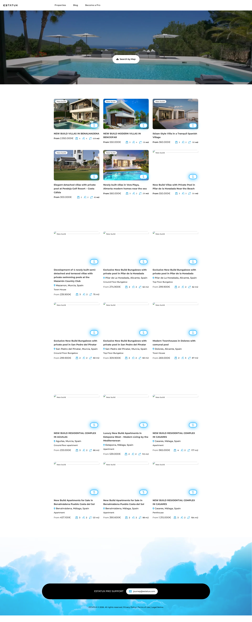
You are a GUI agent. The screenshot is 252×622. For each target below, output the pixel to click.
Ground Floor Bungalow (115, 282)
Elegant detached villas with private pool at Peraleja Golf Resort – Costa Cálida (75, 188)
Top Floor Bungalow (163, 282)
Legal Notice (157, 607)
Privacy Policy (129, 607)
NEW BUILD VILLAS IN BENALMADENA (76, 133)
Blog (75, 5)
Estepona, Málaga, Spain (119, 445)
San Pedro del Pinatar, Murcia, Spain (77, 349)
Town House (60, 289)
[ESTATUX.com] (10, 5)
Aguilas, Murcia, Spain (68, 441)
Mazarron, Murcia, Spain (69, 285)
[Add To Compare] (94, 125)
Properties (60, 5)
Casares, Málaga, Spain (168, 441)
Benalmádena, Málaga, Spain (72, 508)
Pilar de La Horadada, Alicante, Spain (126, 277)
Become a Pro (92, 5)
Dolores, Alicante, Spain (168, 349)
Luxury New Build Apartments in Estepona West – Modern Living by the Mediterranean (125, 437)
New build (61, 101)
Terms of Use (144, 607)
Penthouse (158, 512)
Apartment (108, 449)
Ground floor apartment (66, 445)
